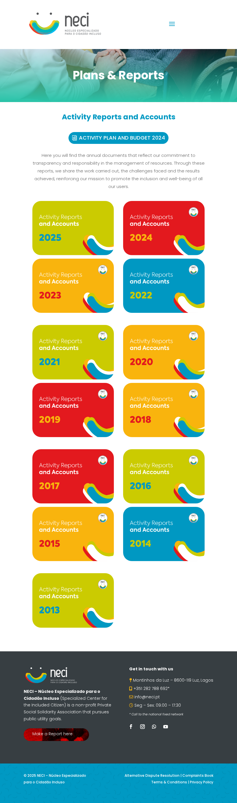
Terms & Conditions (169, 782)
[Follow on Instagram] (142, 726)
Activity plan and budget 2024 (122, 137)
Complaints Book (197, 775)
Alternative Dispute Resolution (152, 775)
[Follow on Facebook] (131, 726)
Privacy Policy (201, 782)
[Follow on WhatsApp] (154, 726)
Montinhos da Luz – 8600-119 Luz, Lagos (173, 680)
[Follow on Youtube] (165, 726)
